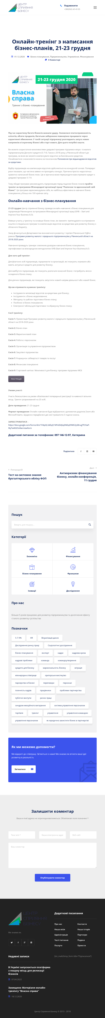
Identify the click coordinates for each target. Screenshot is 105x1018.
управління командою (77, 713)
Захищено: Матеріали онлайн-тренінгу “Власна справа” (27, 989)
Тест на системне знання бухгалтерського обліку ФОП (27, 474)
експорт (45, 653)
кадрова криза (79, 653)
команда (45, 660)
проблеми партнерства (70, 690)
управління (52, 713)
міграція (78, 668)
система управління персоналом (69, 705)
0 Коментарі (54, 60)
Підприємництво (58, 56)
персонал (67, 683)
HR (31, 638)
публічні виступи (23, 698)
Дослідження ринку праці (27, 645)
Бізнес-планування (39, 56)
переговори (48, 683)
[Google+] (25, 942)
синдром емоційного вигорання (30, 705)
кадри (60, 653)
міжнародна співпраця (25, 675)
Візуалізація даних (50, 638)
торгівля (19, 713)
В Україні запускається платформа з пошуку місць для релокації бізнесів (29, 970)
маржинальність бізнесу (54, 668)
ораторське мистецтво (55, 675)
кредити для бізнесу (24, 668)
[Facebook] (81, 451)
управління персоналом (26, 720)
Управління (73, 56)
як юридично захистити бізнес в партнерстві (68, 720)
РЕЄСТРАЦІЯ (16, 379)
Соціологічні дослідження (60, 645)
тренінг (35, 713)
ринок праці (45, 698)
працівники (45, 690)
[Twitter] (11, 942)
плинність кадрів (23, 690)
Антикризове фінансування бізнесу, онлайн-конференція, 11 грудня (77, 474)
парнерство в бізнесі (25, 683)
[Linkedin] (87, 451)
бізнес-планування (24, 653)
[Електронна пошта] (93, 451)
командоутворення (67, 660)
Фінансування (87, 56)
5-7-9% (18, 638)
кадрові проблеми (23, 660)
